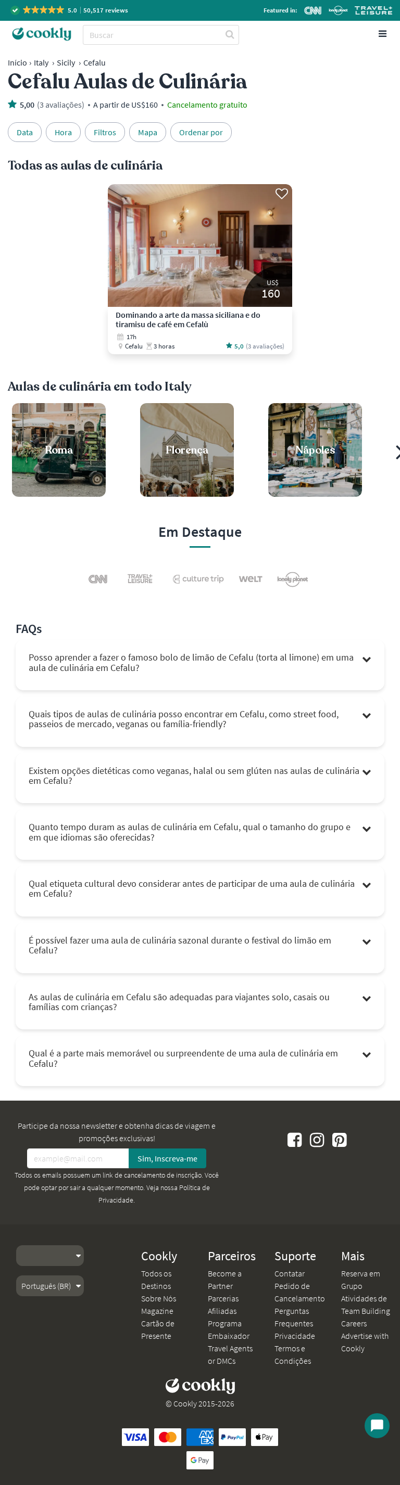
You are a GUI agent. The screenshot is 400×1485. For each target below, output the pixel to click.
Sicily (66, 62)
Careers (354, 1323)
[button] (70, 10)
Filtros (105, 132)
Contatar (289, 1273)
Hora (63, 132)
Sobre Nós (158, 1298)
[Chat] (377, 1425)
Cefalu (94, 62)
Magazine (157, 1311)
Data (25, 132)
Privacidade (294, 1336)
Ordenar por (201, 132)
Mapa (147, 132)
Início (17, 62)
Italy (41, 62)
